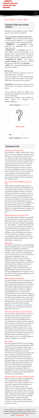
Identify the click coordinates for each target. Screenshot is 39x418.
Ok (27, 415)
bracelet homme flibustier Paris (14, 150)
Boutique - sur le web (16, 19)
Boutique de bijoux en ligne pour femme (17, 215)
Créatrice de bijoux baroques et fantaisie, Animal (19, 377)
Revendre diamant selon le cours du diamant (18, 312)
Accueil (6, 19)
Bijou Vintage (9, 341)
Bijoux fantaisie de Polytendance (14, 278)
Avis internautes (15, 105)
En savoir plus (20, 415)
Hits (10, 134)
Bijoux (26, 19)
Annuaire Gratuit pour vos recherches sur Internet (10, 4)
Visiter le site (20, 126)
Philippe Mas (8, 243)
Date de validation (15, 138)
